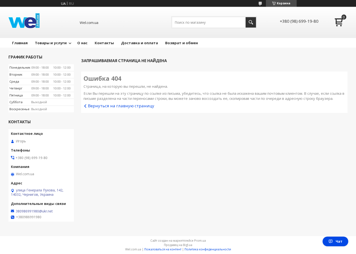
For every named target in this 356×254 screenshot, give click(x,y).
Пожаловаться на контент (162, 249)
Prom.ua (200, 241)
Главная (20, 42)
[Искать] (251, 22)
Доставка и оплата (139, 42)
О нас (82, 42)
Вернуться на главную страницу (121, 106)
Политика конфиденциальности (208, 249)
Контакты (104, 42)
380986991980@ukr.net (34, 211)
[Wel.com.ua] (24, 22)
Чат (339, 241)
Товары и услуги (51, 42)
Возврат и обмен (181, 42)
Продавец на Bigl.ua (178, 245)
